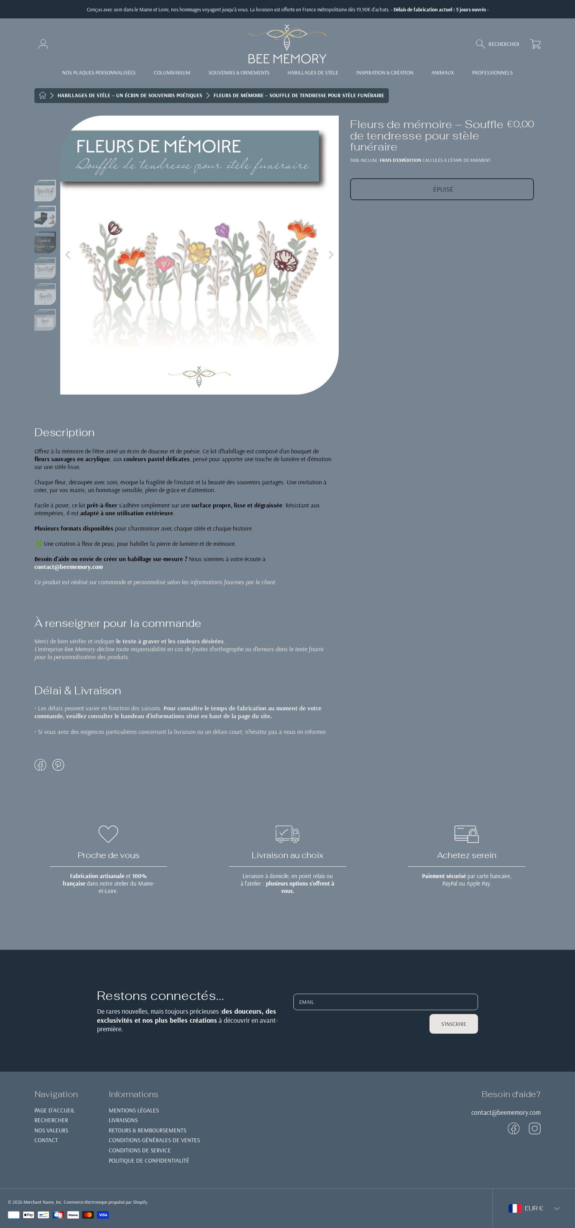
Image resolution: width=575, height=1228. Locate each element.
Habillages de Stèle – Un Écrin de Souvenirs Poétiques (130, 95)
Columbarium (172, 72)
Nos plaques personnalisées (99, 72)
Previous (68, 255)
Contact (46, 1140)
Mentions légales (134, 1110)
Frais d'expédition (400, 160)
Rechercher (51, 1120)
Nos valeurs (51, 1130)
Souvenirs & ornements (239, 72)
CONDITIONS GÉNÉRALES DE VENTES (154, 1140)
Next (330, 255)
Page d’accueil (54, 1110)
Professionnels (492, 72)
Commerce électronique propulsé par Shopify (105, 1202)
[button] (501, 44)
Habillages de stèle (313, 72)
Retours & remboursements (147, 1130)
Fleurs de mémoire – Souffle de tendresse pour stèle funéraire (299, 95)
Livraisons (123, 1120)
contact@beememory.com (506, 1112)
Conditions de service (140, 1150)
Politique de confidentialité (149, 1160)
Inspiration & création (384, 72)
